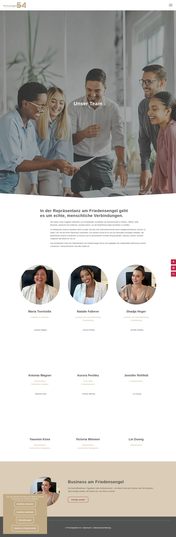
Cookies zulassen (25, 504)
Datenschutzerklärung (102, 528)
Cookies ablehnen (25, 512)
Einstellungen (25, 520)
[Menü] (170, 5)
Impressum (87, 528)
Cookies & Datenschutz (25, 528)
